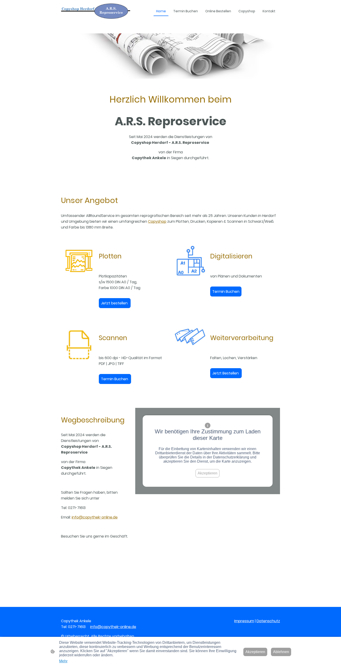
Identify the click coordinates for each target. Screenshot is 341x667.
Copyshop (157, 221)
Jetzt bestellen (115, 303)
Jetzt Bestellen (226, 373)
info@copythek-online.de (95, 517)
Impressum (244, 621)
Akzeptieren (207, 473)
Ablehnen (281, 652)
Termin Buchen (225, 291)
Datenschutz (268, 621)
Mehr (63, 661)
